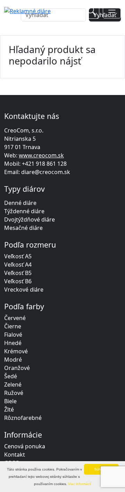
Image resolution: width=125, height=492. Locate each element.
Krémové (16, 351)
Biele (10, 401)
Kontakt (14, 454)
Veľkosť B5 (18, 273)
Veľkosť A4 (18, 264)
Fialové (13, 334)
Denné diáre (20, 203)
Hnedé (13, 343)
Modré (13, 359)
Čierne (12, 326)
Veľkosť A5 (18, 256)
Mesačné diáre (23, 228)
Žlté (9, 409)
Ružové (13, 393)
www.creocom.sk (41, 155)
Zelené (13, 384)
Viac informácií (79, 484)
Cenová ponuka (24, 446)
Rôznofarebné (23, 418)
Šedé (10, 376)
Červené (15, 318)
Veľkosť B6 (18, 281)
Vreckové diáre (23, 289)
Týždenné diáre (24, 211)
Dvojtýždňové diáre (29, 219)
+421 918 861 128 (44, 163)
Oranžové (17, 368)
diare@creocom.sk (45, 172)
